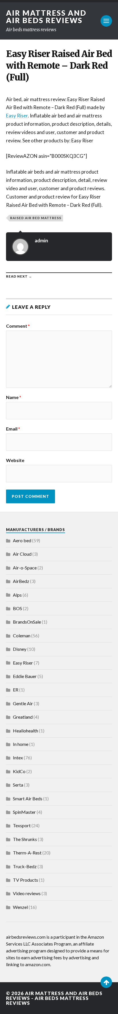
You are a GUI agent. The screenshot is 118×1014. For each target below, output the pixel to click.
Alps (17, 595)
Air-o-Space (25, 567)
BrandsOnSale (27, 621)
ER (15, 689)
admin (41, 240)
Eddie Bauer (25, 676)
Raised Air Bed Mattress (35, 218)
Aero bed (22, 540)
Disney (19, 649)
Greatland (23, 717)
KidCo (19, 771)
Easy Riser (17, 116)
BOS (17, 608)
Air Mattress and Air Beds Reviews (46, 17)
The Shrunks (25, 839)
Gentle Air (23, 703)
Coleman (21, 635)
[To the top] (106, 982)
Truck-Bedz (25, 866)
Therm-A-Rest (27, 852)
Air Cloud (22, 554)
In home (20, 744)
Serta (18, 784)
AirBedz (21, 581)
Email (13, 429)
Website (15, 460)
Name (13, 397)
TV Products (25, 880)
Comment (18, 326)
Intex (18, 757)
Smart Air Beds (27, 798)
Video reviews (27, 893)
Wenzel (20, 907)
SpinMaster (24, 812)
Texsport (22, 825)
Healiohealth (25, 730)
